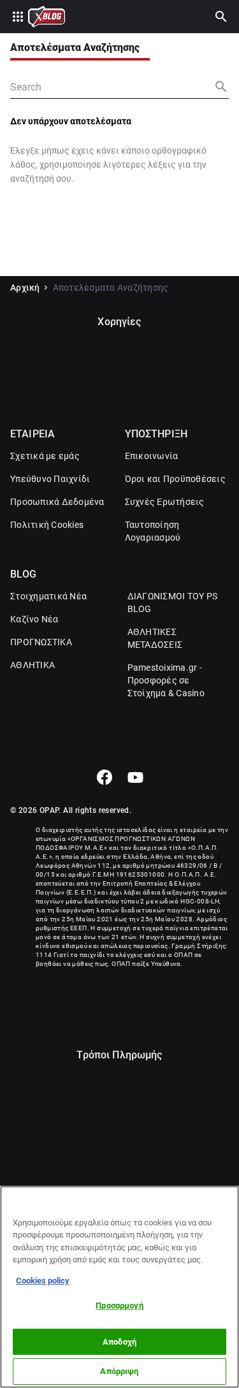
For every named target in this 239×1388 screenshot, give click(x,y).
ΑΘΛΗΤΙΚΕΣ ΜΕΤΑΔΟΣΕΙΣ (155, 638)
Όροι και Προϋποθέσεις (175, 479)
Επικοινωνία (151, 456)
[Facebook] (104, 777)
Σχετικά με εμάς (45, 456)
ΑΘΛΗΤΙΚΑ (32, 665)
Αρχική (25, 287)
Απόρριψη (119, 1371)
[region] (119, 1287)
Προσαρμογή (119, 1305)
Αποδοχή (119, 1342)
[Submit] (221, 86)
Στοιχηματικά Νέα (48, 596)
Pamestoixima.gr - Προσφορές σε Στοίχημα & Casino (166, 680)
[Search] (221, 16)
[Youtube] (135, 777)
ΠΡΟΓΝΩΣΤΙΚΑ (41, 642)
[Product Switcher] (17, 16)
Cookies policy (42, 1280)
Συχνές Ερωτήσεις (165, 502)
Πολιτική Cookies (46, 525)
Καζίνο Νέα (34, 619)
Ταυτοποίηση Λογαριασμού (153, 531)
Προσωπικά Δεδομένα (57, 502)
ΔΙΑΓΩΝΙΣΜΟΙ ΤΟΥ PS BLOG (172, 602)
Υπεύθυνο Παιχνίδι (50, 479)
